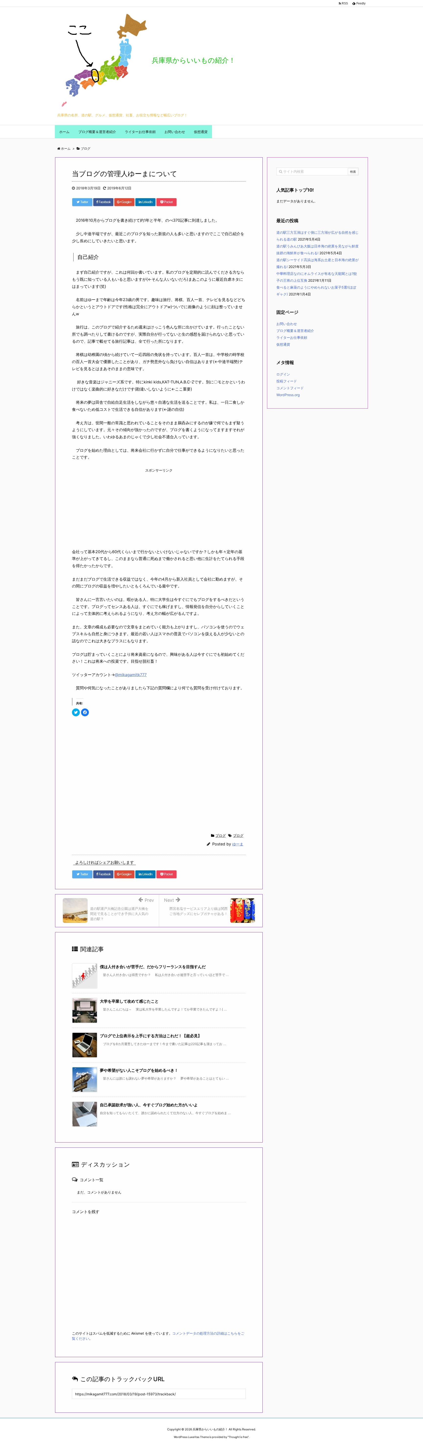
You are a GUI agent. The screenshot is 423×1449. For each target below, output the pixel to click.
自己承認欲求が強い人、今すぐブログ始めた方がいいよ (149, 1104)
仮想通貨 (283, 344)
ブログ (220, 835)
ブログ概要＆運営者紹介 (295, 331)
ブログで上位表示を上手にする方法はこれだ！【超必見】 (151, 1035)
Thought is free (238, 1437)
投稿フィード (286, 381)
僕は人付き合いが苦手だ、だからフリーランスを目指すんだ (153, 966)
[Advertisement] (159, 507)
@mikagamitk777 (131, 674)
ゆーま (237, 844)
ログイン (283, 374)
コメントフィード (290, 388)
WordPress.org (288, 395)
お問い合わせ (286, 324)
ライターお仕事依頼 (291, 337)
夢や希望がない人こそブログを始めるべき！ (139, 1070)
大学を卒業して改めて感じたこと (129, 1001)
